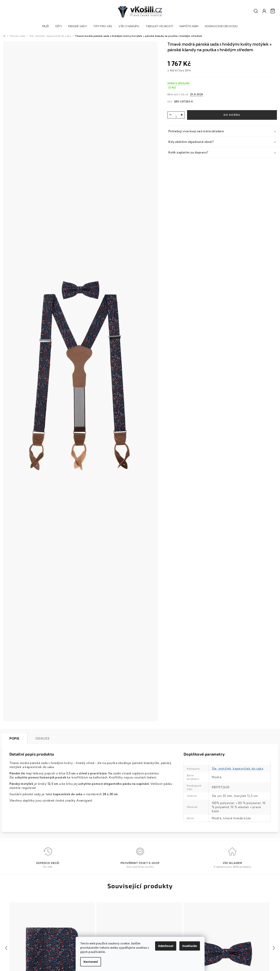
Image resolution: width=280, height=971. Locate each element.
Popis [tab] (14, 738)
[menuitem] (45, 27)
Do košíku (232, 114)
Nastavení (91, 962)
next (274, 948)
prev (6, 948)
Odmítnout (165, 946)
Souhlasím (189, 946)
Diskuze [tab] (43, 738)
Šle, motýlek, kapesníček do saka (237, 768)
